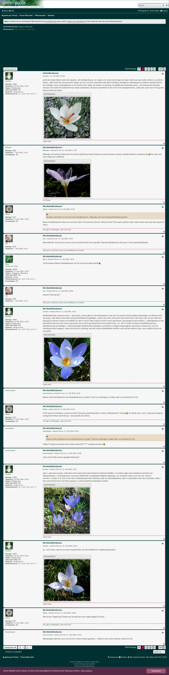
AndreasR (30, 29)
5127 (14, 217)
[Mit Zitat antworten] (162, 73)
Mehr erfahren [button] (86, 671)
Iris (6, 243)
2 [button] (145, 69)
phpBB (78, 661)
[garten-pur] (23, 4)
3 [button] (148, 69)
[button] (139, 69)
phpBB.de (92, 664)
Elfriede (8, 147)
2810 (14, 150)
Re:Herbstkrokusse (52, 147)
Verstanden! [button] (156, 671)
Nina (16, 29)
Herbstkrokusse (10, 26)
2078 (14, 247)
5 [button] (154, 69)
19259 (14, 269)
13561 (14, 84)
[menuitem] (11, 11)
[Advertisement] (84, 49)
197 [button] (160, 69)
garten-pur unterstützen (76, 21)
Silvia (7, 214)
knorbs (8, 81)
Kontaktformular (51, 21)
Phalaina (22, 29)
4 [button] (151, 69)
